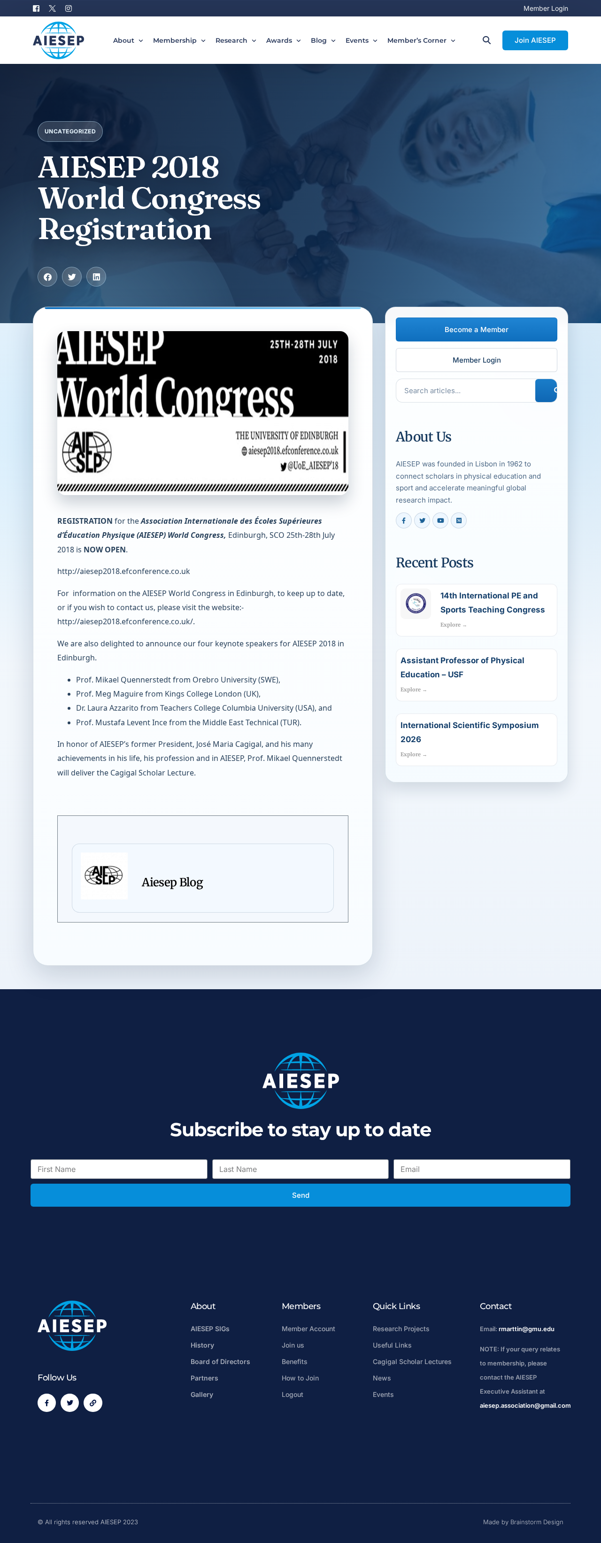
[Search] (554, 390)
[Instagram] (69, 8)
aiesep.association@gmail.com (525, 1405)
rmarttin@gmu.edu (527, 1329)
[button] (47, 277)
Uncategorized (70, 131)
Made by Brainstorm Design (523, 1522)
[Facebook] (38, 8)
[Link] (93, 1403)
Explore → (453, 624)
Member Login (546, 8)
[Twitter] (70, 1403)
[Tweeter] (52, 8)
